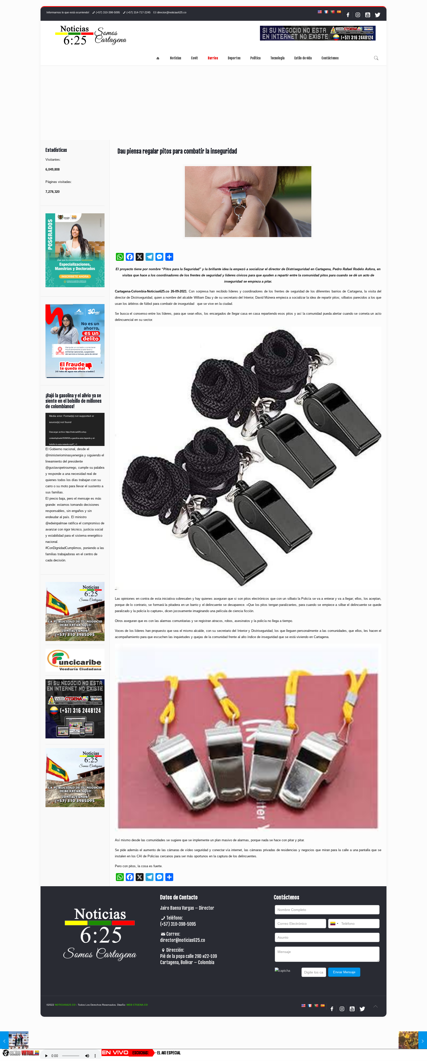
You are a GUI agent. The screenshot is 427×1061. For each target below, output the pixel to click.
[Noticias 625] (91, 36)
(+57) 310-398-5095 (108, 12)
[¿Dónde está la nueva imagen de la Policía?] (413, 1041)
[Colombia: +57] (334, 923)
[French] (326, 12)
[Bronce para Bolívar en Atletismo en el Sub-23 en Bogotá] (14, 1041)
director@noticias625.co (171, 12)
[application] (75, 429)
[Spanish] (339, 12)
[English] (319, 12)
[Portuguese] (332, 12)
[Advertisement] (213, 102)
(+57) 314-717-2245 (138, 12)
